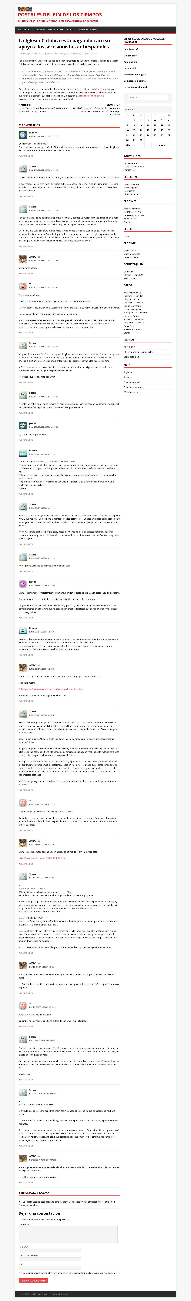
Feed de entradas (132, 382)
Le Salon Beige (131, 257)
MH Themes (63, 1294)
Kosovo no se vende (134, 319)
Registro (128, 372)
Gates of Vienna (131, 184)
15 (134, 130)
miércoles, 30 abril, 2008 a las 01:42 (43, 1041)
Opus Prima (129, 326)
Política (68, 53)
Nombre (23, 1246)
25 (155, 135)
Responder (27, 156)
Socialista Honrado (133, 329)
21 (127, 135)
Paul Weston (130, 278)
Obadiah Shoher (131, 194)
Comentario (24, 1224)
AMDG (50, 53)
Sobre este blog (88, 29)
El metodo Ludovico (133, 309)
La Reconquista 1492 (134, 215)
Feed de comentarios (134, 387)
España (60, 53)
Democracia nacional (135, 80)
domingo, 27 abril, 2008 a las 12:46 (43, 170)
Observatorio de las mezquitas (54, 29)
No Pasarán (129, 190)
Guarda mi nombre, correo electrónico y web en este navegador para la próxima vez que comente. (69, 1273)
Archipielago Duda (132, 292)
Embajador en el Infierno (136, 312)
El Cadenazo (130, 55)
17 (148, 130)
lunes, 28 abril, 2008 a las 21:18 (42, 804)
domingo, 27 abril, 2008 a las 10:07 (43, 136)
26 (162, 135)
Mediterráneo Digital (135, 74)
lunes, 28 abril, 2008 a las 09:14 (42, 558)
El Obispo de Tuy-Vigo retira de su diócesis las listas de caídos (51, 689)
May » (162, 145)
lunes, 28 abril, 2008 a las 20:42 (42, 715)
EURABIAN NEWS (132, 211)
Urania (127, 332)
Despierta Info (131, 49)
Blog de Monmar (132, 208)
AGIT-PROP (24, 29)
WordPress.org (131, 392)
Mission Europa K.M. (133, 274)
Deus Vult (128, 271)
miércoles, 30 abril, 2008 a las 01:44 (43, 1094)
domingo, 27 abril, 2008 (33, 53)
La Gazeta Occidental (135, 87)
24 (96, 53)
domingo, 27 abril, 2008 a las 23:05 (43, 427)
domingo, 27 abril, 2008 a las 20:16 (43, 288)
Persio (33, 132)
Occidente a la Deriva (134, 322)
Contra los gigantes (133, 305)
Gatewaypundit (131, 187)
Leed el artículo (98, 89)
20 (169, 130)
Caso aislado (130, 68)
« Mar (128, 145)
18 (155, 130)
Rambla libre (130, 61)
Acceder (127, 377)
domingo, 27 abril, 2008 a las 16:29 (43, 260)
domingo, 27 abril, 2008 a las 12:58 (43, 210)
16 (141, 130)
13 (169, 125)
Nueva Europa (130, 218)
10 (148, 125)
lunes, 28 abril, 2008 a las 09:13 (42, 508)
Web (21, 1264)
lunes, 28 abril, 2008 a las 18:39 (42, 669)
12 (162, 125)
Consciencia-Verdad (133, 302)
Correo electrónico (28, 1255)
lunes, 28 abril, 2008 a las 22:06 (42, 844)
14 (127, 130)
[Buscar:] (148, 97)
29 (134, 140)
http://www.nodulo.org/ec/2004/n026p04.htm (42, 858)
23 (141, 135)
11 (155, 125)
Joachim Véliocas (132, 253)
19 (162, 130)
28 (127, 140)
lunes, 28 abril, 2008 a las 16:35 (42, 632)
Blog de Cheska (131, 299)
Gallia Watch (130, 250)
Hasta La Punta (131, 316)
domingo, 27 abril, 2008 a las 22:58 (43, 396)
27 (169, 135)
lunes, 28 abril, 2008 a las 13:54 (42, 585)
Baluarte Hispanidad (133, 295)
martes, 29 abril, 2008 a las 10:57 (42, 878)
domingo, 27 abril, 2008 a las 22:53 (43, 347)
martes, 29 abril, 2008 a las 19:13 (42, 967)
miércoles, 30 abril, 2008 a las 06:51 (43, 1160)
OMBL (127, 236)
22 (134, 135)
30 (141, 140)
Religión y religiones (82, 53)
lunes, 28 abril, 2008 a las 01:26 (42, 454)
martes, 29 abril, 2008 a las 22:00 (42, 1007)
